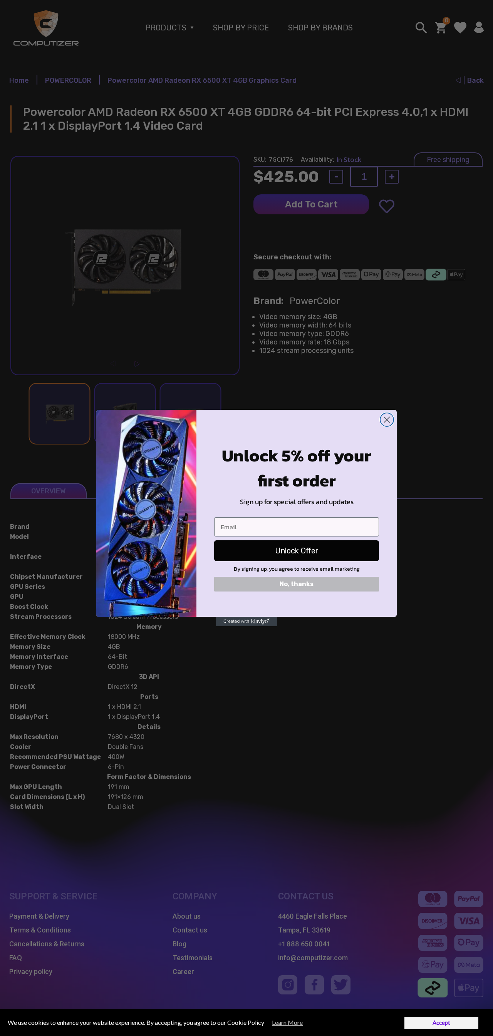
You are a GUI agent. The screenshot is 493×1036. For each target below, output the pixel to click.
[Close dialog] (387, 419)
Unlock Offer (297, 550)
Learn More (287, 1022)
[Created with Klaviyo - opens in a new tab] (246, 621)
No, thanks (297, 584)
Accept (441, 1022)
